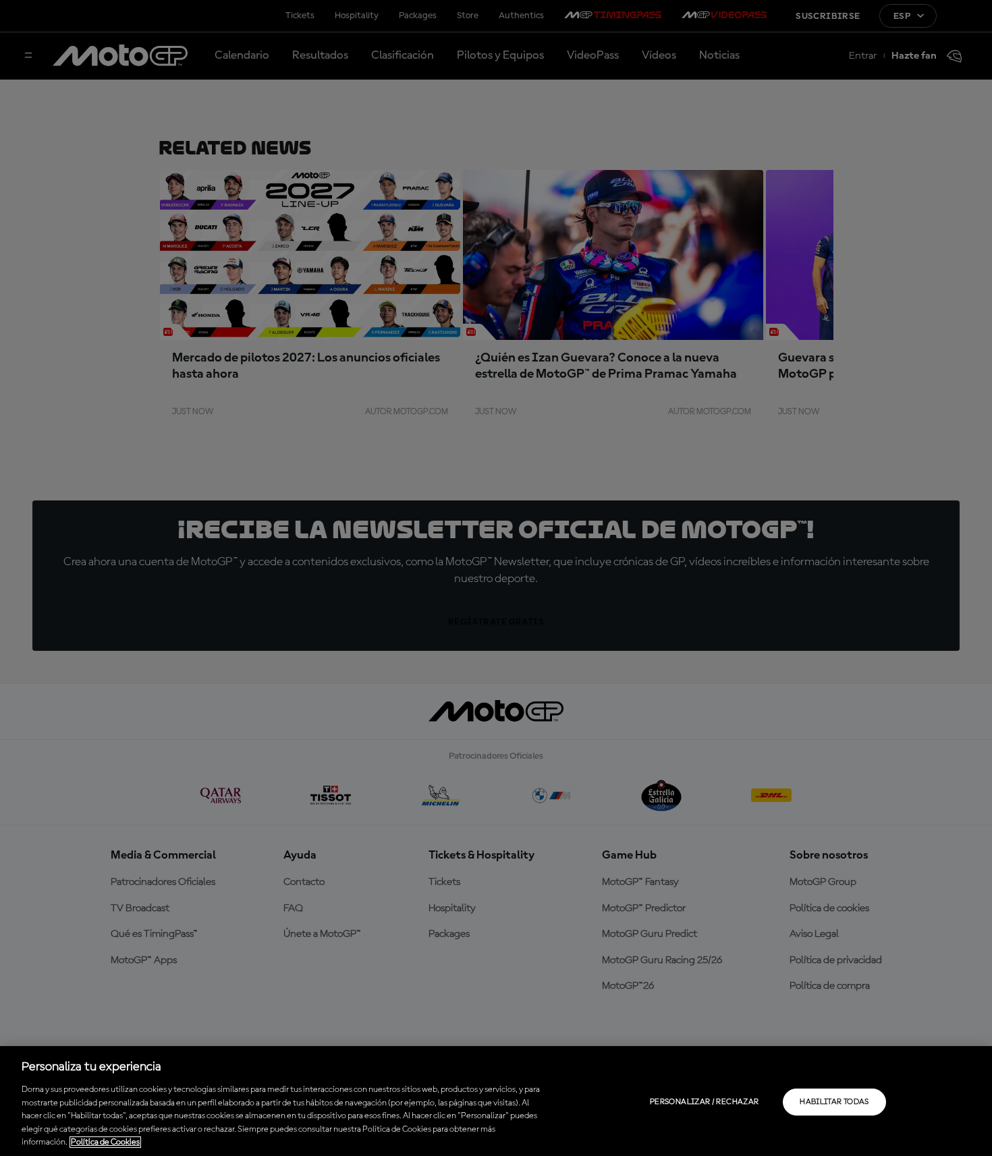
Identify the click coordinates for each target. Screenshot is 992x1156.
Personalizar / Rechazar (704, 1102)
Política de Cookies (105, 1142)
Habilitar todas (834, 1102)
